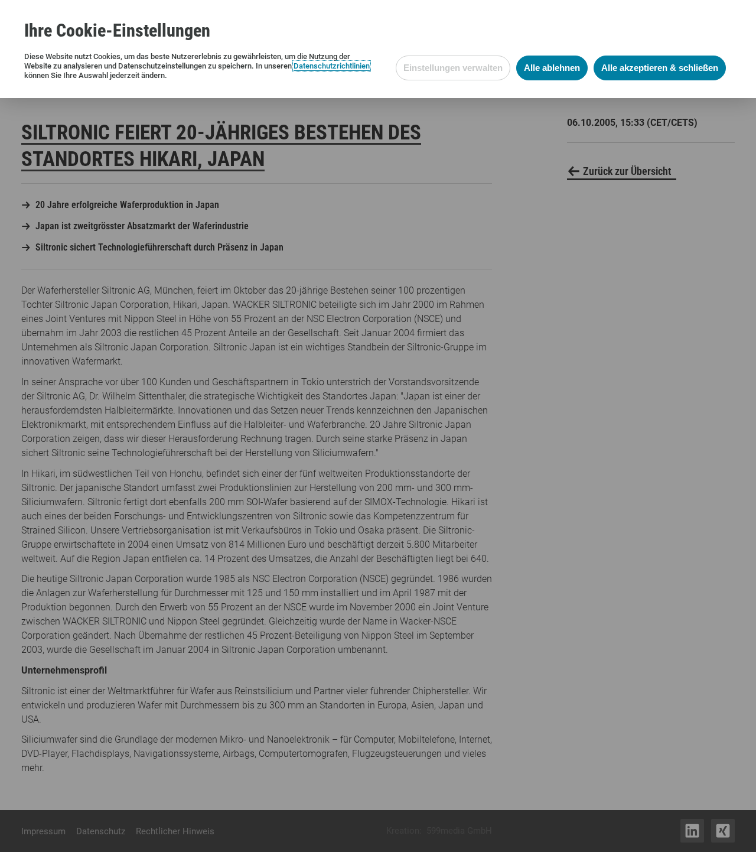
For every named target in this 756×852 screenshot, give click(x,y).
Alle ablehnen (552, 68)
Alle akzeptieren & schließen (659, 68)
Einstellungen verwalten (453, 68)
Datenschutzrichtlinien (332, 65)
